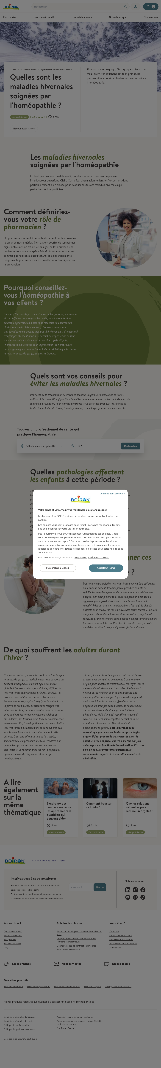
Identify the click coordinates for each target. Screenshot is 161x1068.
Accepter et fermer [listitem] (106, 568)
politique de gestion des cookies (91, 557)
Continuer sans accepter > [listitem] (112, 494)
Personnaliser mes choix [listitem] (57, 568)
